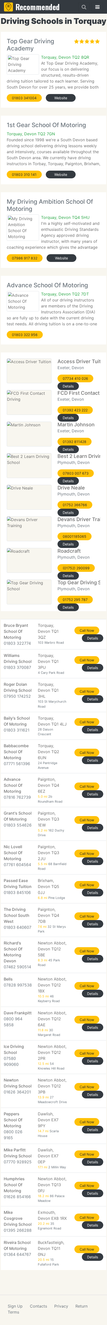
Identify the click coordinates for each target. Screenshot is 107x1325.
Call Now (87, 630)
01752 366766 (75, 505)
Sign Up (15, 1306)
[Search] (84, 7)
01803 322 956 (25, 335)
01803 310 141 (24, 174)
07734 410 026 (75, 378)
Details (68, 386)
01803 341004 (24, 98)
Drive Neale (71, 488)
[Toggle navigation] (97, 7)
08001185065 (74, 536)
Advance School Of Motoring (47, 285)
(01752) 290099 (76, 568)
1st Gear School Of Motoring (46, 125)
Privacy (61, 1306)
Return (81, 1306)
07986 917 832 (24, 258)
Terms (13, 1312)
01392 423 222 (75, 410)
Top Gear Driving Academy (30, 45)
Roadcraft (69, 551)
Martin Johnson (76, 425)
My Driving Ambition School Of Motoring (50, 205)
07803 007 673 (76, 473)
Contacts (38, 1306)
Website (60, 98)
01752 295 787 (75, 599)
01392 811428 (74, 442)
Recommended (37, 6)
